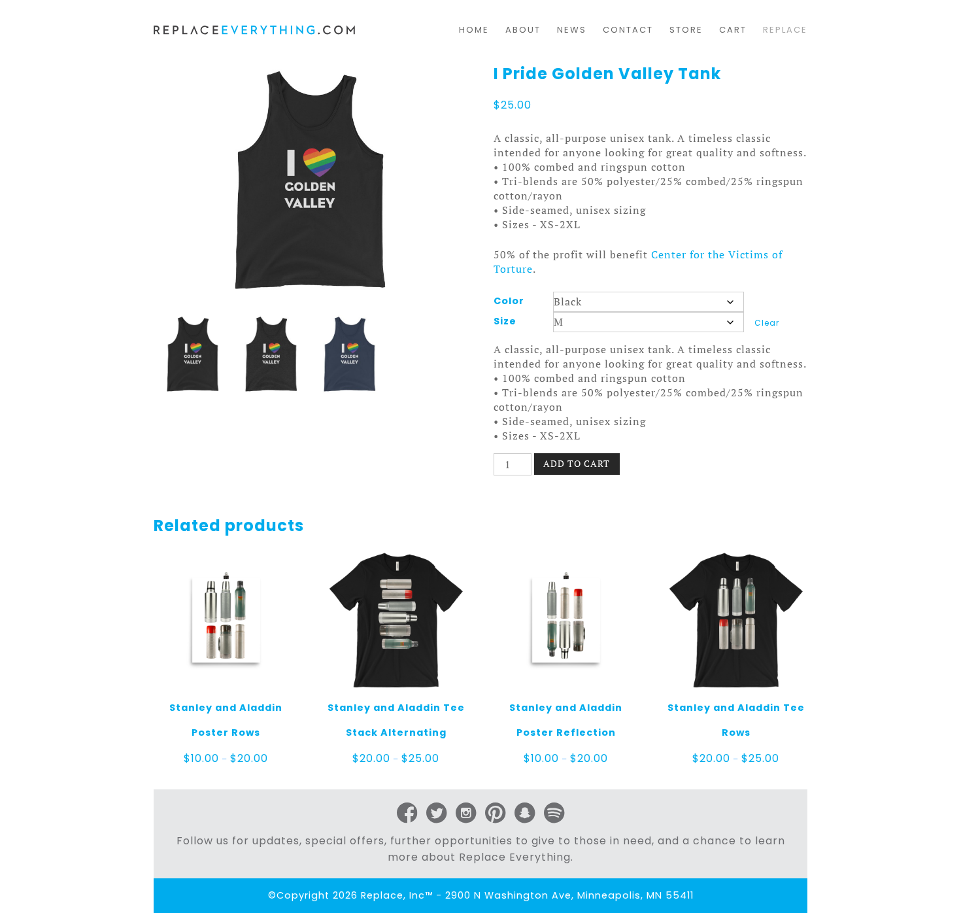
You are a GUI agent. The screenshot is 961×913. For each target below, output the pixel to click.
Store (686, 30)
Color (509, 300)
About (523, 30)
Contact (628, 30)
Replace (785, 30)
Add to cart (576, 463)
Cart (733, 30)
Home (474, 30)
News (571, 30)
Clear (766, 322)
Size (505, 321)
